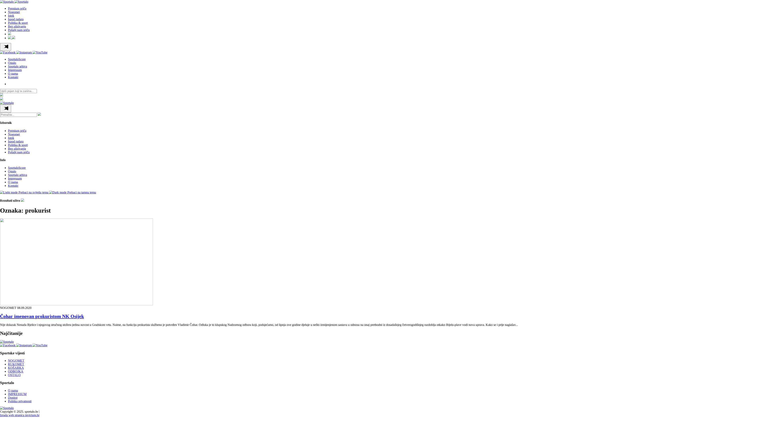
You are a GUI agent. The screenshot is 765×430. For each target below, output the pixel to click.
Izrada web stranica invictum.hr (19, 415)
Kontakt (13, 77)
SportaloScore (17, 59)
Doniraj (13, 397)
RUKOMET (16, 364)
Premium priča (17, 8)
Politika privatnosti (19, 401)
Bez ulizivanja (17, 26)
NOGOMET (16, 360)
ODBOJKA (15, 371)
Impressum (15, 70)
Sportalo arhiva (17, 66)
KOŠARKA (16, 367)
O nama (13, 73)
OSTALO (14, 375)
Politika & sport (18, 22)
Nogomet (14, 12)
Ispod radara (16, 19)
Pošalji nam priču (19, 30)
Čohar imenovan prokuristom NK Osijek (42, 316)
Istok (11, 15)
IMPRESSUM (17, 394)
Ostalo (12, 62)
